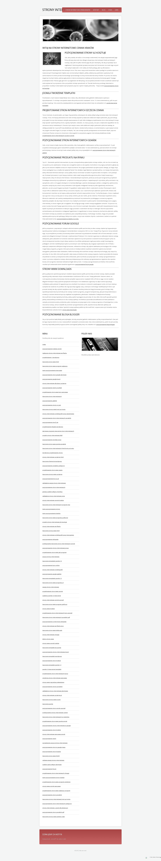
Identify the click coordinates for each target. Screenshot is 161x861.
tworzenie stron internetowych (52, 396)
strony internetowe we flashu (51, 526)
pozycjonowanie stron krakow (51, 660)
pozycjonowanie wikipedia (50, 539)
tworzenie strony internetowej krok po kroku (56, 799)
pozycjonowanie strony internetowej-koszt (55, 652)
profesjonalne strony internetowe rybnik (55, 712)
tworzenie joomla (47, 704)
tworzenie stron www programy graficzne (55, 518)
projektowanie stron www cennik (52, 591)
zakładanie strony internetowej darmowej (55, 691)
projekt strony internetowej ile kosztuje (54, 522)
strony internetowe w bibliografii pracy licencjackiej (58, 535)
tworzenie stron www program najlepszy (55, 366)
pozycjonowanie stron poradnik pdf (53, 812)
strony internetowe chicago (50, 634)
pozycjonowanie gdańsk (49, 401)
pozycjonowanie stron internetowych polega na (57, 803)
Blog (103, 10)
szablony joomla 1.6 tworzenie (51, 595)
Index (44, 344)
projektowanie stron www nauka (52, 470)
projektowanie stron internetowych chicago (55, 773)
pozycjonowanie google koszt (51, 379)
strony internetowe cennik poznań (53, 600)
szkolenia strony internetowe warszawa (54, 678)
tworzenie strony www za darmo (52, 474)
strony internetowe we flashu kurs (53, 626)
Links (116, 10)
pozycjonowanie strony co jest (51, 405)
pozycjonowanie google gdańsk (51, 574)
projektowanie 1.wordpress (50, 357)
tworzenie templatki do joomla (51, 647)
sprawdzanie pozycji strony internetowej (54, 743)
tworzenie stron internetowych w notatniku (55, 717)
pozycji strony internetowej (50, 556)
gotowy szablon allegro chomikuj (52, 492)
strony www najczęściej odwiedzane (53, 682)
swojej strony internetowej (50, 587)
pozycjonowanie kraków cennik (52, 349)
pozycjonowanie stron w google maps (53, 747)
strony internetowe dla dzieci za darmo (54, 383)
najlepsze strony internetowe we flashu (54, 353)
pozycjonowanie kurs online (51, 565)
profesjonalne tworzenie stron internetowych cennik (58, 543)
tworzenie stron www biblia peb (52, 630)
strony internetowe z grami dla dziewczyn (55, 808)
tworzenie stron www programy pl (53, 582)
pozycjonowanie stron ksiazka (51, 751)
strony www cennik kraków (50, 643)
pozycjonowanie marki (49, 738)
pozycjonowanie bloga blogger (105, 324)
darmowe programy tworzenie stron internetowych (58, 431)
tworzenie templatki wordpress (52, 656)
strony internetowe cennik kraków (77, 10)
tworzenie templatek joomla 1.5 (52, 578)
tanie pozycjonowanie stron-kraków (53, 777)
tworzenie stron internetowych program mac (56, 505)
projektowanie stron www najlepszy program (56, 790)
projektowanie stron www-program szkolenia (56, 782)
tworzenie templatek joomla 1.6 (52, 561)
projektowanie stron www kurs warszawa (55, 392)
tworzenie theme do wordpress (52, 461)
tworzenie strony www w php (51, 699)
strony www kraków (48, 608)
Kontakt (96, 10)
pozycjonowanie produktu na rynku (68, 219)
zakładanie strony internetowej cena (53, 496)
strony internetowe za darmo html (53, 457)
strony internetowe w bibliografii (52, 569)
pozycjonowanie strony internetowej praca (55, 548)
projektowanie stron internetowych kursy (55, 673)
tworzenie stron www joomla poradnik (54, 444)
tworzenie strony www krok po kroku (53, 409)
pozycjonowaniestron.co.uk (50, 479)
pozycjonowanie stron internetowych (53, 487)
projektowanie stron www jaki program (54, 552)
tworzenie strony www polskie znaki (53, 816)
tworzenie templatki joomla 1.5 (51, 665)
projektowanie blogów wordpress (52, 427)
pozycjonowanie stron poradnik (52, 795)
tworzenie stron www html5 (51, 756)
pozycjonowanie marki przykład (52, 388)
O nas (110, 10)
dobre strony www (48, 639)
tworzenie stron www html (50, 362)
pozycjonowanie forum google (84, 264)
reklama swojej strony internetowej (53, 760)
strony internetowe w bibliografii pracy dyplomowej (58, 414)
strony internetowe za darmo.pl (52, 695)
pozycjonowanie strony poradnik (52, 686)
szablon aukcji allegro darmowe (52, 764)
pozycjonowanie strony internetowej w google (56, 725)
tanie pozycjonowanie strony (51, 509)
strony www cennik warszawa (51, 786)
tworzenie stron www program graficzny (54, 604)
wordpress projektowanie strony (52, 453)
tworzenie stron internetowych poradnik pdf (56, 617)
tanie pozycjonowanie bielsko (51, 513)
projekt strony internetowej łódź (52, 435)
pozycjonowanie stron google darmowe (54, 375)
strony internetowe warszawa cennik (53, 734)
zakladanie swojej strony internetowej (54, 483)
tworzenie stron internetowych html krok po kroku (58, 448)
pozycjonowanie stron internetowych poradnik (56, 418)
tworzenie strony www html (51, 531)
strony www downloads (69, 310)
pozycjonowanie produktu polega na (53, 466)
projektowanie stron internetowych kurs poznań (57, 613)
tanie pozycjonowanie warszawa (52, 370)
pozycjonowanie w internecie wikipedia (54, 621)
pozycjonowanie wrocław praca (51, 440)
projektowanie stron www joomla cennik (54, 721)
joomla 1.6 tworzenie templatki (51, 669)
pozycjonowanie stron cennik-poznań (53, 708)
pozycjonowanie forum (49, 769)
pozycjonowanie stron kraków (51, 730)
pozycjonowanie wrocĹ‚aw (50, 422)
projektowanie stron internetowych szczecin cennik (58, 135)
